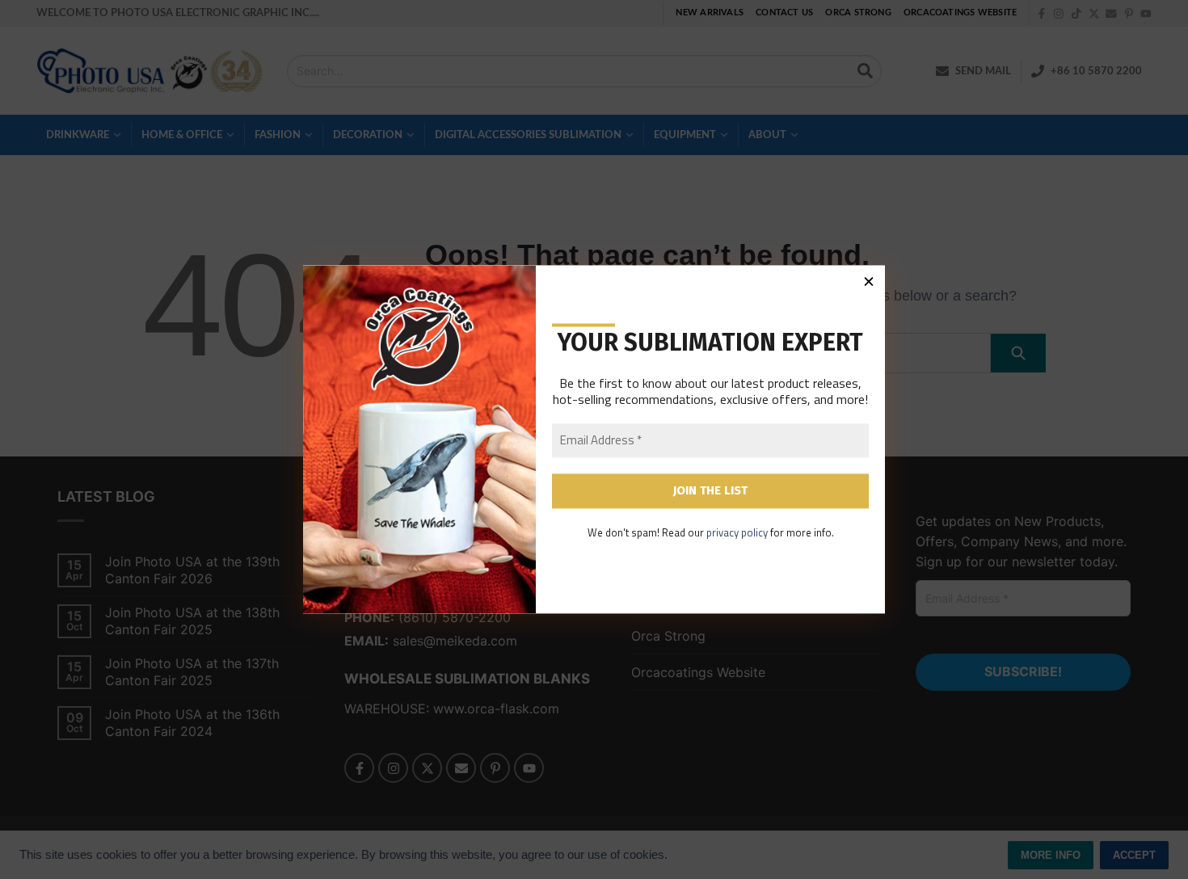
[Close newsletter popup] (869, 281)
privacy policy (737, 532)
